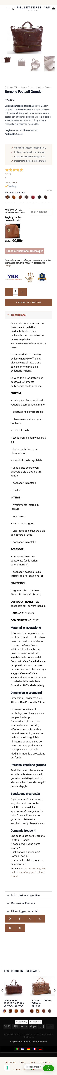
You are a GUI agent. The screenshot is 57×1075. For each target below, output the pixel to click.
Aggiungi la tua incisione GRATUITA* (15, 211)
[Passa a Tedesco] (40, 1049)
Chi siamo (10, 1062)
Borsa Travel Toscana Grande (14, 1001)
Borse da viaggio (35, 87)
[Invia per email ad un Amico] (40, 919)
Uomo (37, 1034)
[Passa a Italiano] (17, 1049)
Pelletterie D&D (11, 87)
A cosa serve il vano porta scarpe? (25, 846)
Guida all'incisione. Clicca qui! (24, 251)
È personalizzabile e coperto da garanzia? (27, 862)
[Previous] (2, 996)
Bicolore (28, 1037)
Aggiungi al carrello (28, 302)
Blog (22, 1062)
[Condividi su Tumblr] (20, 928)
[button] (8, 9)
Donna (29, 1034)
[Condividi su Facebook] (20, 919)
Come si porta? (19, 856)
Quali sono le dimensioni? (25, 852)
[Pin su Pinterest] (10, 928)
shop (23, 87)
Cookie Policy (35, 1022)
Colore (9, 193)
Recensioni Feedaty (23, 903)
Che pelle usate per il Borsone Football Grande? (28, 837)
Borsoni (48, 87)
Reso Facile (46, 1062)
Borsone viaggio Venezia (41, 1001)
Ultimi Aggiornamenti (24, 911)
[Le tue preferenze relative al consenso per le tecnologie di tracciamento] (7, 1068)
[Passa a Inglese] (23, 1049)
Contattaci (20, 1069)
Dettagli (8, 265)
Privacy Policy (21, 1022)
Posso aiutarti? (33, 1066)
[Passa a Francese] (34, 1049)
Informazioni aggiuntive (25, 895)
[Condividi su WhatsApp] (10, 919)
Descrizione (18, 315)
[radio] (7, 197)
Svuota (49, 191)
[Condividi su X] (30, 919)
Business (47, 1034)
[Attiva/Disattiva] (8, 315)
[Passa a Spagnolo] (28, 1049)
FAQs (32, 1062)
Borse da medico (13, 1034)
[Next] (53, 68)
